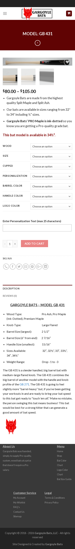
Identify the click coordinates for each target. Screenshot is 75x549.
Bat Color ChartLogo (61, 465)
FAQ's (16, 507)
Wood (7, 146)
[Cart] (69, 14)
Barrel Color (12, 186)
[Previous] (8, 64)
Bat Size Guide (64, 479)
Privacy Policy (52, 502)
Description (11, 288)
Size (5, 156)
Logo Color (11, 206)
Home (60, 451)
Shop (59, 455)
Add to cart (35, 243)
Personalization (15, 176)
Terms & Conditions (55, 497)
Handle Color (13, 196)
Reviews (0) (10, 295)
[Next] (66, 64)
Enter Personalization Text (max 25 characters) (32, 221)
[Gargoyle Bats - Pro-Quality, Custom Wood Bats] (37, 13)
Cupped (8, 166)
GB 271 (24, 384)
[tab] (37, 288)
